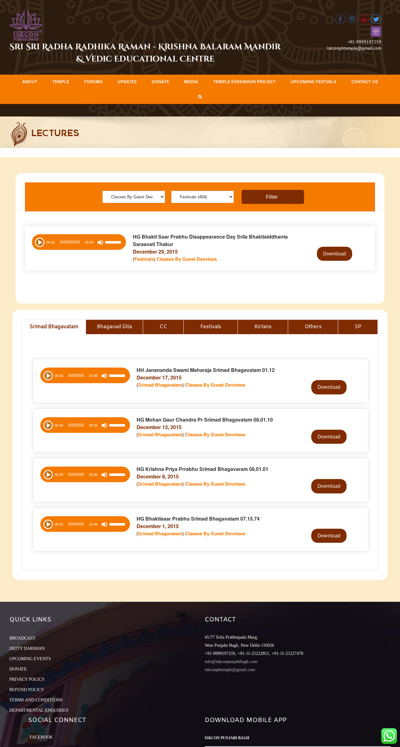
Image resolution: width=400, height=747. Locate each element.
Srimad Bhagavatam (160, 384)
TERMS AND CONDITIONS (35, 700)
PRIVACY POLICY (27, 679)
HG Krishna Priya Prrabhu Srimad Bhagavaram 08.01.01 (202, 468)
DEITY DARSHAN (27, 648)
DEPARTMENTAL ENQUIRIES (38, 710)
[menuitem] (30, 82)
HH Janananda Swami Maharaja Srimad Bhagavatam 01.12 (206, 370)
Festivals (144, 258)
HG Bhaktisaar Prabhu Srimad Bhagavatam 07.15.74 (198, 518)
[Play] (39, 242)
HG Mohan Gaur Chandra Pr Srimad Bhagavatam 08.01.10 (205, 419)
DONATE (18, 669)
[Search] (200, 96)
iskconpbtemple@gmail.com (354, 48)
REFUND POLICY (26, 689)
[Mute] (100, 242)
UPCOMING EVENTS (30, 658)
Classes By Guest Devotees (187, 258)
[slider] (114, 243)
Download (334, 253)
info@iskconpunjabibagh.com (231, 661)
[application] (79, 242)
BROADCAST (22, 638)
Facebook (41, 737)
